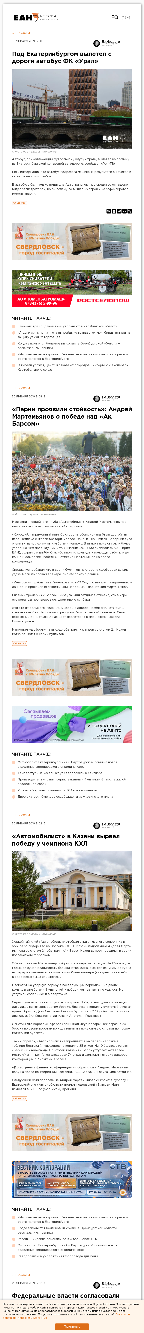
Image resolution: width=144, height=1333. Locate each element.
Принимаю (72, 1326)
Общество (19, 203)
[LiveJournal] (130, 211)
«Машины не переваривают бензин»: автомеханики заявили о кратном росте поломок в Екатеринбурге (73, 356)
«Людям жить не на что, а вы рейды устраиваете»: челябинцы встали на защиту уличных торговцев (74, 335)
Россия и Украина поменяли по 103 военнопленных (58, 790)
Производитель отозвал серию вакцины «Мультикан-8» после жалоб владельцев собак (72, 782)
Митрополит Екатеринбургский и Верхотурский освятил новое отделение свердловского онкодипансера (67, 764)
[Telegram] (119, 211)
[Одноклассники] (114, 211)
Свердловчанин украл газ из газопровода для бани (58, 1256)
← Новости (21, 33)
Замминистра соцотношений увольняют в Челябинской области (68, 326)
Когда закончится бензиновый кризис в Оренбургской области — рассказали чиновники (69, 346)
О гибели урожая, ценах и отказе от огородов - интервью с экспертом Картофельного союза (73, 367)
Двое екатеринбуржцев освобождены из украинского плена (65, 796)
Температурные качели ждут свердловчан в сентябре (60, 773)
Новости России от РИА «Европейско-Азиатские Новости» (26, 17)
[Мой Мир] (124, 211)
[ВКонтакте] (108, 211)
